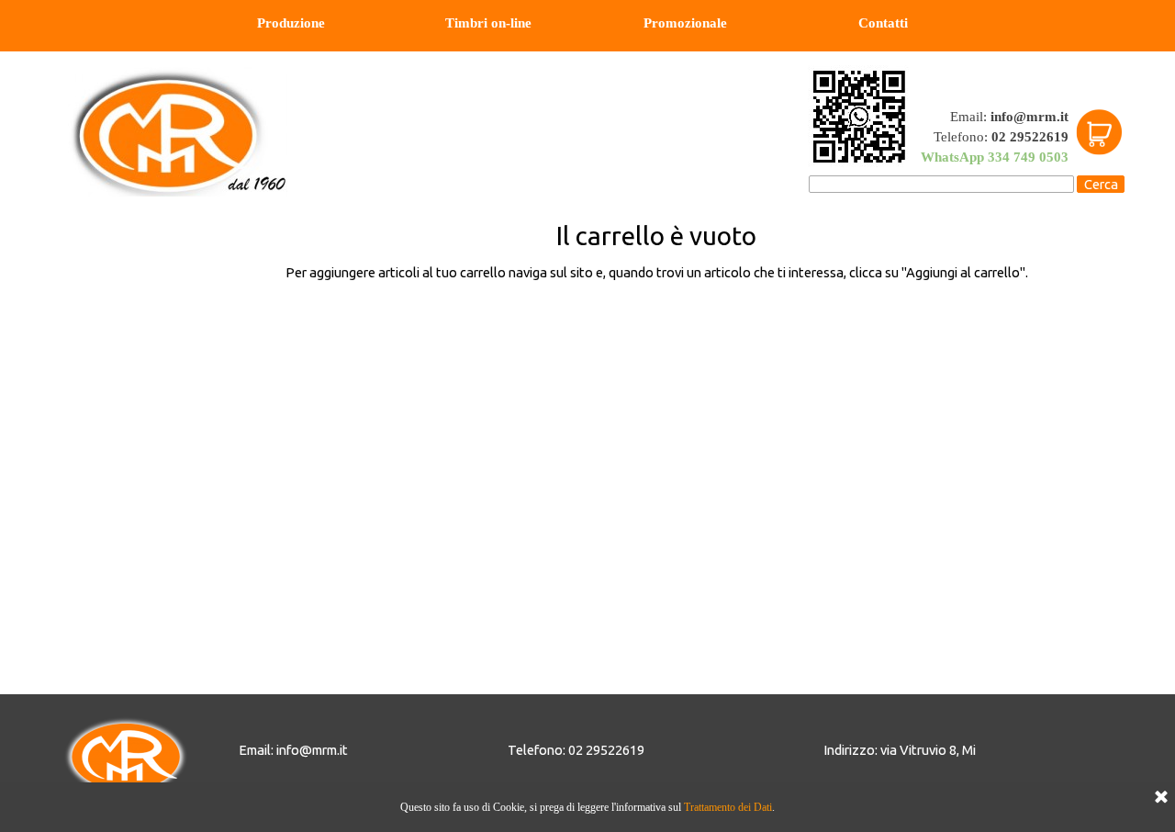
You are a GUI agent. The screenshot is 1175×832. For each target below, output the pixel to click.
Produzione (291, 23)
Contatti (883, 23)
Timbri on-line (488, 23)
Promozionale (685, 23)
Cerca (1101, 184)
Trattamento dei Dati (728, 807)
